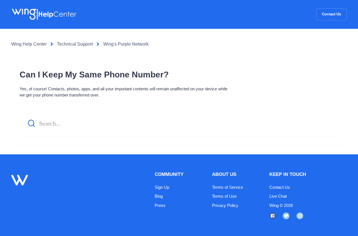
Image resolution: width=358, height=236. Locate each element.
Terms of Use (224, 196)
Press (160, 205)
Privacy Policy (225, 205)
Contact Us (331, 14)
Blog (159, 196)
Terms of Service (227, 187)
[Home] (43, 14)
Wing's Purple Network (126, 44)
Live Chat (278, 196)
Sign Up (162, 187)
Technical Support (75, 44)
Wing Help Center (29, 44)
